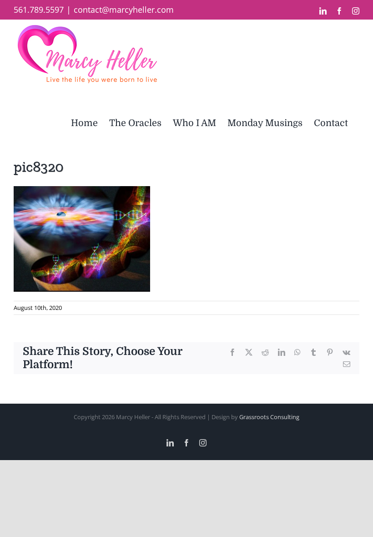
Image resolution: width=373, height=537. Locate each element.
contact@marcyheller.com (124, 9)
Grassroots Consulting (269, 417)
